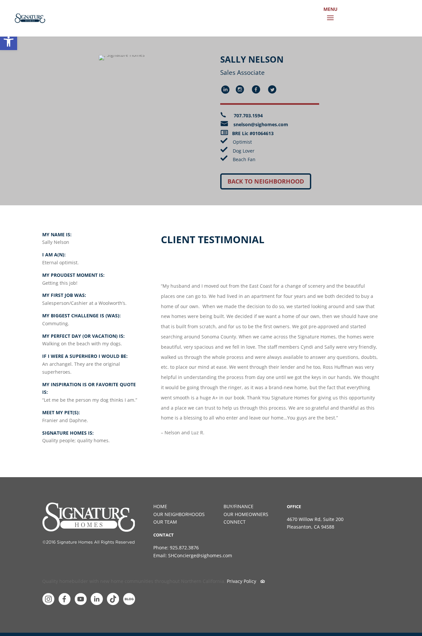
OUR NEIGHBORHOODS (179, 514)
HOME (160, 506)
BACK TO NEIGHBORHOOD (265, 181)
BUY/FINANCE (239, 506)
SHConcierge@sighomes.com (200, 555)
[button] (8, 41)
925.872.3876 (184, 547)
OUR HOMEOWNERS (246, 514)
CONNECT (235, 522)
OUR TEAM (165, 522)
